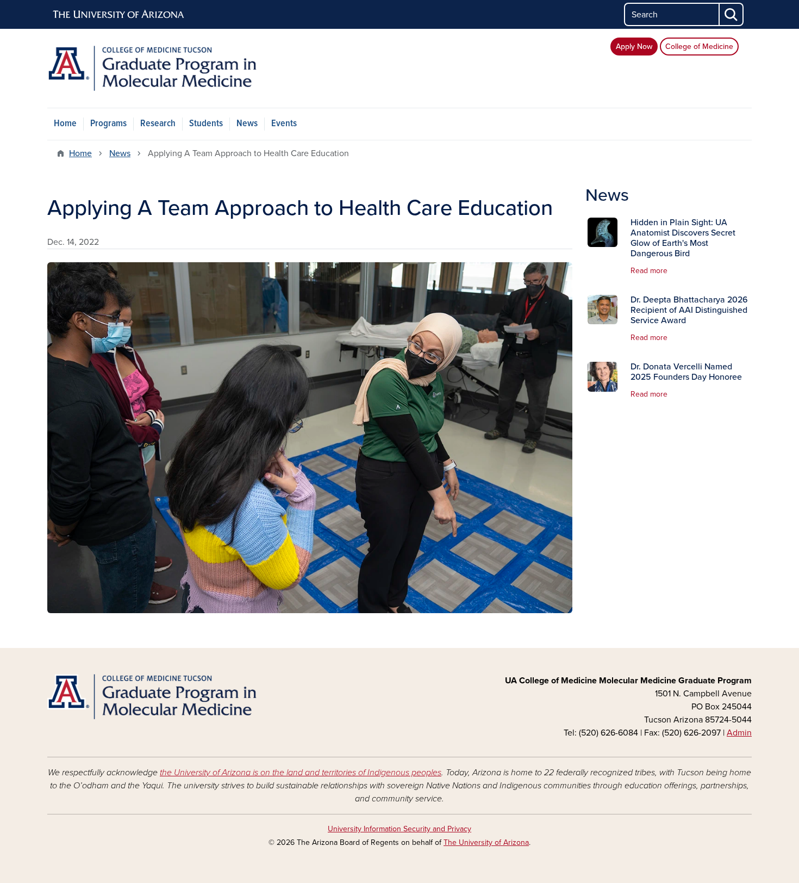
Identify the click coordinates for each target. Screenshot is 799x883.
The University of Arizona (486, 842)
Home (65, 124)
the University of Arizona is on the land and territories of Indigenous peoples (300, 772)
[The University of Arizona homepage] (119, 14)
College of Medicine (699, 46)
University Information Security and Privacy (399, 828)
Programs (108, 124)
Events (284, 124)
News (247, 124)
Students (206, 124)
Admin (739, 732)
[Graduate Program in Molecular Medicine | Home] (160, 68)
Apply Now (634, 46)
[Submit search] (732, 14)
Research (158, 124)
